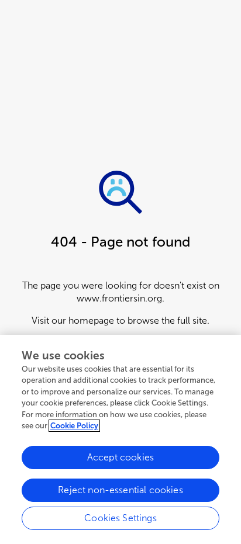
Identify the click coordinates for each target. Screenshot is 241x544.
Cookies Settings (120, 518)
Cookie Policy (74, 425)
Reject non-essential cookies (120, 490)
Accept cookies (120, 457)
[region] (120, 439)
